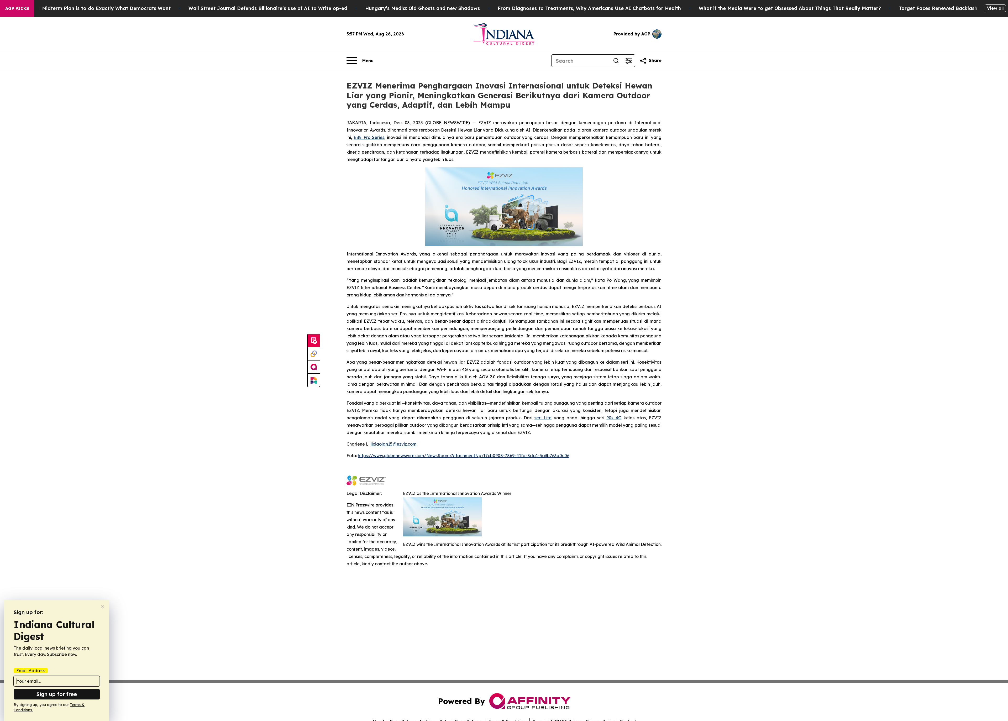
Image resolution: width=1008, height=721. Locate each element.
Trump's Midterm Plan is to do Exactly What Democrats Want (96, 8)
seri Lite (543, 417)
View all (995, 8)
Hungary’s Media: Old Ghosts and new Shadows (422, 8)
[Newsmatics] (314, 380)
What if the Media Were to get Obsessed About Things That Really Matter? (790, 8)
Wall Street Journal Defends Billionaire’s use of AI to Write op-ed (267, 8)
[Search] (616, 61)
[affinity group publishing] (314, 367)
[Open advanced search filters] (628, 61)
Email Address (30, 670)
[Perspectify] (314, 353)
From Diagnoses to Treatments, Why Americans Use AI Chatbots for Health (589, 8)
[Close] (102, 606)
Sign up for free (56, 694)
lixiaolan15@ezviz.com (393, 444)
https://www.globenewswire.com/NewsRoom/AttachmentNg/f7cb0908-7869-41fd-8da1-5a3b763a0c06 (463, 455)
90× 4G (613, 417)
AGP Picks (17, 8)
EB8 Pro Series (369, 137)
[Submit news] (314, 340)
